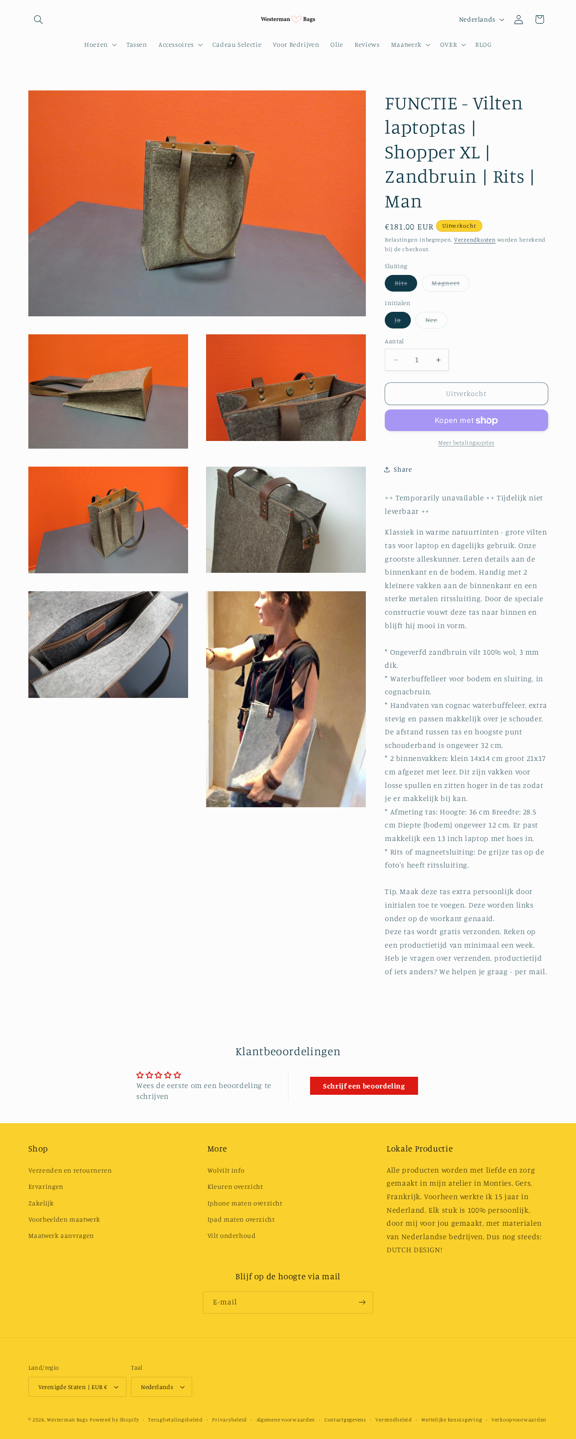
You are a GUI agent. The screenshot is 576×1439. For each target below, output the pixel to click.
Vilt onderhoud (231, 1235)
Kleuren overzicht (235, 1186)
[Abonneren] (362, 1302)
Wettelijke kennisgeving (451, 1420)
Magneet (450, 285)
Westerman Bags (67, 1420)
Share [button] (403, 469)
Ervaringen (45, 1186)
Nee (436, 322)
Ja (403, 322)
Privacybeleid (229, 1420)
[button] (38, 19)
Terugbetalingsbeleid (175, 1420)
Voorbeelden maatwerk (64, 1219)
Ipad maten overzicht (241, 1219)
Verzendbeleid (393, 1420)
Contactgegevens (345, 1420)
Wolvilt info (226, 1170)
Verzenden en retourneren (70, 1170)
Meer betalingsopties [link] (466, 443)
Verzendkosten (475, 240)
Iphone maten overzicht (245, 1203)
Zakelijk (41, 1203)
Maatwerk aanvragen (61, 1235)
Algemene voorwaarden (285, 1420)
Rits (406, 285)
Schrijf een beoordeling (364, 1085)
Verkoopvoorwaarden (518, 1420)
